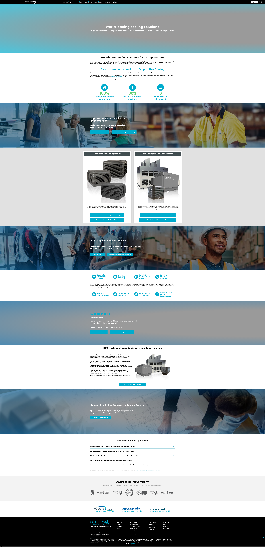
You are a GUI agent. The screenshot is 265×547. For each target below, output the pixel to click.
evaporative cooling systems (113, 72)
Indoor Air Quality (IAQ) (117, 76)
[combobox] (1, 546)
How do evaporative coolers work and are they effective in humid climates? (112, 451)
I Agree (133, 545)
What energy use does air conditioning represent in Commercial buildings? (112, 446)
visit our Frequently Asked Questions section (148, 470)
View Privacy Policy (134, 543)
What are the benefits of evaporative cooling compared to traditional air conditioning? (116, 455)
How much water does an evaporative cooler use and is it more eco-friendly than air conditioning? (119, 464)
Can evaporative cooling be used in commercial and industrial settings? (111, 460)
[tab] (132, 447)
